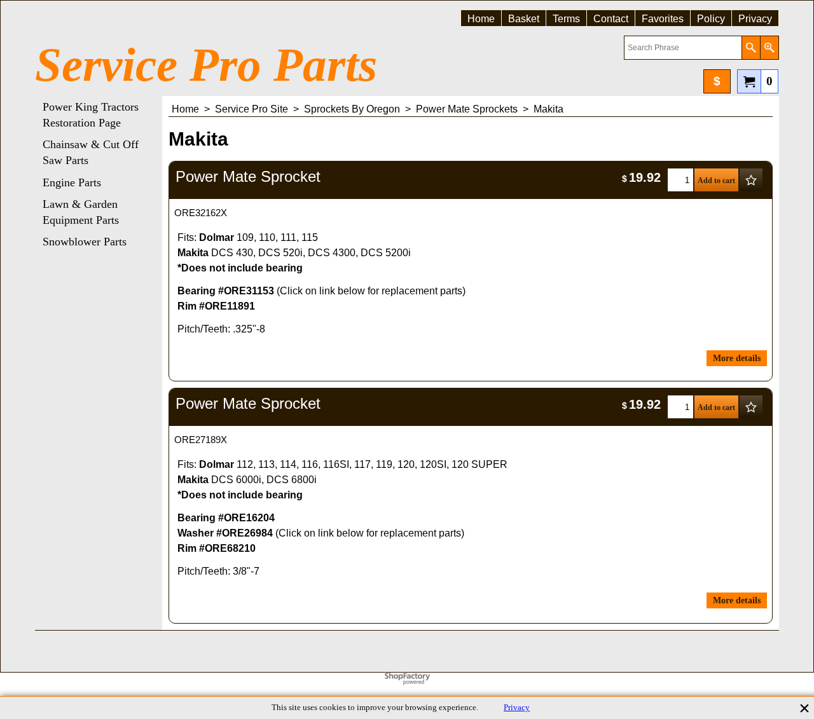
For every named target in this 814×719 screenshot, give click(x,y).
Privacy (517, 707)
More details (737, 358)
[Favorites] (751, 179)
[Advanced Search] (769, 47)
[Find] (751, 47)
